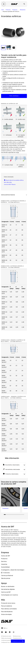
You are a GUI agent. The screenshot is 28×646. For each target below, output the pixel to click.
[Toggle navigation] (4, 4)
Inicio (2, 9)
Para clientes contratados (9, 608)
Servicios (4, 561)
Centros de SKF (6, 592)
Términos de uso (17, 636)
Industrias (4, 564)
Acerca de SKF (5, 556)
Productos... (15, 9)
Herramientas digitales (8, 589)
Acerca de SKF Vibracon (9, 184)
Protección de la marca (8, 603)
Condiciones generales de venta (8, 640)
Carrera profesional (7, 575)
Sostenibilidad (5, 567)
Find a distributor (14, 96)
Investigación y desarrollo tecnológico (12, 570)
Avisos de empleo (6, 614)
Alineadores (22, 9)
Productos (8, 9)
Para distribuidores (6, 611)
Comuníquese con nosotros (9, 595)
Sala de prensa (5, 578)
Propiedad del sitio (17, 638)
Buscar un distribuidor (7, 586)
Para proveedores (6, 606)
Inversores (6, 572)
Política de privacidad (6, 638)
